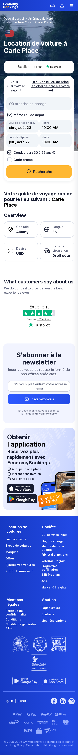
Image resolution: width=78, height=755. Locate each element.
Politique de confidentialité (16, 612)
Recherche (42, 172)
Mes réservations (53, 620)
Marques (12, 552)
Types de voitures (18, 545)
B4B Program (50, 574)
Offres (10, 558)
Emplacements (16, 539)
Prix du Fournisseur (19, 571)
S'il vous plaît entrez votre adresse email (40, 386)
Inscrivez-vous (42, 399)
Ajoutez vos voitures (20, 564)
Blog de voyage (52, 541)
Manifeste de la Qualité (52, 547)
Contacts (47, 614)
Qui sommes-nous (54, 534)
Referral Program (53, 561)
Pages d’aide (50, 607)
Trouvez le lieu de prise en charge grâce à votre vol (50, 86)
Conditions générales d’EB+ (21, 626)
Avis (44, 581)
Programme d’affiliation (49, 567)
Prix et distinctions (54, 554)
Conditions (13, 619)
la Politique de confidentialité (39, 413)
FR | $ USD (18, 701)
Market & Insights (53, 587)
